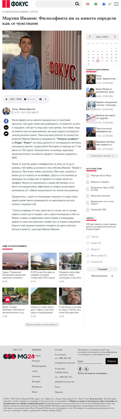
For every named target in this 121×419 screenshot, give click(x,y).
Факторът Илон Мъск (101, 175)
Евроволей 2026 (98, 209)
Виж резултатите (100, 276)
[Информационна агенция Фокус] (80, 369)
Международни (39, 366)
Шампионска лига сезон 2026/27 (102, 202)
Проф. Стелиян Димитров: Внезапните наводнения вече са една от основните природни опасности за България (14, 310)
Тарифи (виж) (61, 372)
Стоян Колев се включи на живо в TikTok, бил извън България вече (70, 310)
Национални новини (97, 70)
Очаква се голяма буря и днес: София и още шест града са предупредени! (42, 310)
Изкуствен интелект (100, 196)
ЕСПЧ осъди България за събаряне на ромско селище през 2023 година (43, 275)
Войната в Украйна (100, 182)
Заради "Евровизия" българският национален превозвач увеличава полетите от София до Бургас (14, 275)
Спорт (35, 371)
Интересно (37, 387)
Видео (35, 392)
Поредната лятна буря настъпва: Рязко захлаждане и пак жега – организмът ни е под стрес (71, 275)
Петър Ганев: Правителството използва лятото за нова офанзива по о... (107, 77)
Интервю (36, 381)
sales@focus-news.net (64, 382)
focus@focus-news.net (65, 363)
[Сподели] (6, 133)
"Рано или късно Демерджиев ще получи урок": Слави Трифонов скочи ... (106, 130)
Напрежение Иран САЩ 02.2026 (102, 188)
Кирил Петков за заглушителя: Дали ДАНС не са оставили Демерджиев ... (106, 90)
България (36, 356)
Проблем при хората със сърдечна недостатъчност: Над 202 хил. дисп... (105, 117)
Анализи (36, 376)
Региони (36, 361)
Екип (57, 387)
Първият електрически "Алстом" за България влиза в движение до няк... (106, 103)
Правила (59, 392)
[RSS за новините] (86, 369)
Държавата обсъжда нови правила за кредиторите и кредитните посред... (106, 143)
